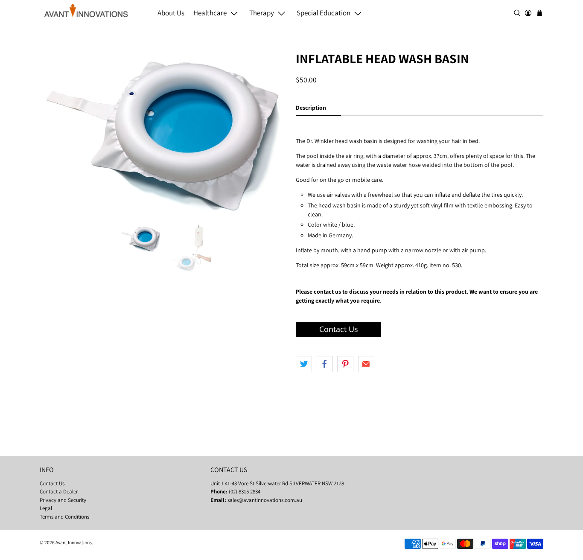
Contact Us (52, 483)
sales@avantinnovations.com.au (264, 500)
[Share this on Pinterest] (345, 364)
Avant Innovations (73, 542)
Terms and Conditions (64, 516)
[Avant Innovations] (86, 10)
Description (311, 107)
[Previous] (53, 134)
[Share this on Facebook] (325, 364)
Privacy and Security (63, 500)
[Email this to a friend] (366, 364)
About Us (170, 13)
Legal (46, 508)
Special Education (323, 13)
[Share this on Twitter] (304, 364)
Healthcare (210, 13)
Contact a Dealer (59, 491)
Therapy (261, 13)
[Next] (273, 134)
